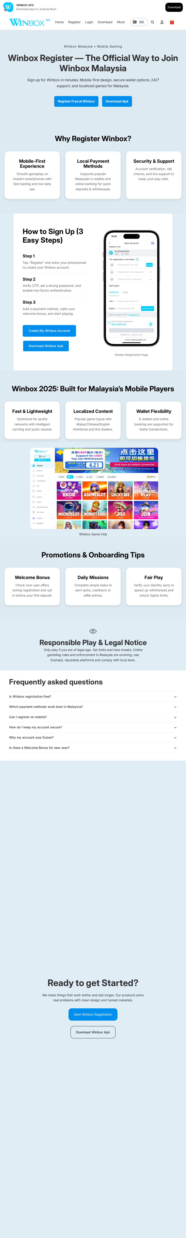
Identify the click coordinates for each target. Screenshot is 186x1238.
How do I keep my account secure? (35, 727)
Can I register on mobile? (28, 717)
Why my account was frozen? (31, 737)
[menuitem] (121, 22)
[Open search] (152, 22)
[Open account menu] (162, 22)
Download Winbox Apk (46, 346)
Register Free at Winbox (76, 101)
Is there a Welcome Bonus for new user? (39, 748)
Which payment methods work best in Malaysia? (46, 707)
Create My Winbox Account (49, 331)
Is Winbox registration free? (30, 696)
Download (174, 7)
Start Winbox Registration (93, 1014)
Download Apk (117, 101)
